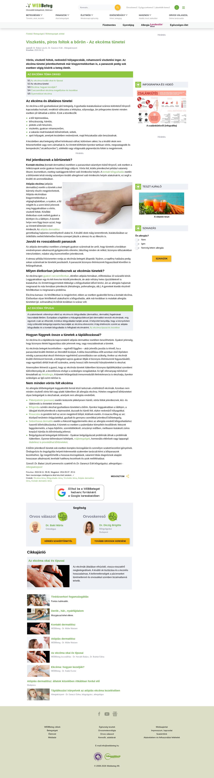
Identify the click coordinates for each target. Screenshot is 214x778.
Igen (143, 243)
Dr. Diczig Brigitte (110, 525)
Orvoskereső (131, 7)
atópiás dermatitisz (50, 229)
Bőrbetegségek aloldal (55, 34)
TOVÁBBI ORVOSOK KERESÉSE (110, 541)
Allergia (145, 25)
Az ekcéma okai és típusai (46, 560)
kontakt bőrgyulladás (113, 172)
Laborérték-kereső (162, 7)
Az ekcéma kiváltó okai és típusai (47, 80)
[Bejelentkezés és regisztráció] (176, 7)
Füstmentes (109, 25)
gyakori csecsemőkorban (56, 276)
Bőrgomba (34, 407)
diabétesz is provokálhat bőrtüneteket (48, 442)
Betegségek (39, 34)
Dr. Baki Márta (54, 525)
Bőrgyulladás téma (54, 478)
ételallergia (47, 374)
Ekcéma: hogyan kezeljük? (44, 87)
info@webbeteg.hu (110, 745)
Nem (143, 239)
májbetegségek (82, 438)
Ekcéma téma (40, 478)
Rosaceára (34, 414)
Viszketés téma (70, 478)
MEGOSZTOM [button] (117, 476)
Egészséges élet (179, 25)
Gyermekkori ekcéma (41, 93)
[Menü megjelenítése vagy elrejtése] (183, 7)
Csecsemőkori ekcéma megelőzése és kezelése (54, 90)
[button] (35, 17)
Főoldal (29, 34)
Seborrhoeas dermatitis (41, 421)
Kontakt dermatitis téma (41, 481)
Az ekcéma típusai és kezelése (105, 327)
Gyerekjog (128, 25)
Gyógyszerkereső (145, 7)
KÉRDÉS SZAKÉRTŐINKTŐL (58, 541)
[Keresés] (118, 7)
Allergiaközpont (34, 467)
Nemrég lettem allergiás (152, 248)
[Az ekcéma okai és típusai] (48, 577)
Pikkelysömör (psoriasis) (41, 400)
